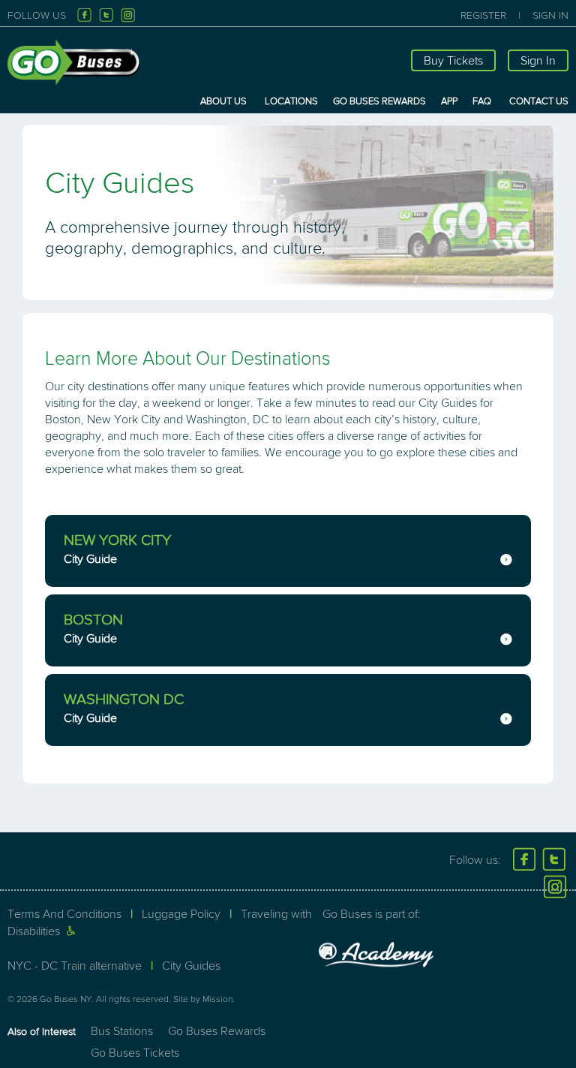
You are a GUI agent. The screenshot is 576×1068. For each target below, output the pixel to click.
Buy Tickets (453, 60)
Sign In (550, 15)
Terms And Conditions (65, 914)
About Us (223, 101)
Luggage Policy (181, 914)
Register (483, 15)
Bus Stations (122, 1031)
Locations (291, 101)
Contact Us (538, 101)
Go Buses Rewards (379, 101)
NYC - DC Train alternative (75, 965)
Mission (217, 999)
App (449, 101)
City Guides (191, 965)
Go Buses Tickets (135, 1052)
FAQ (481, 101)
